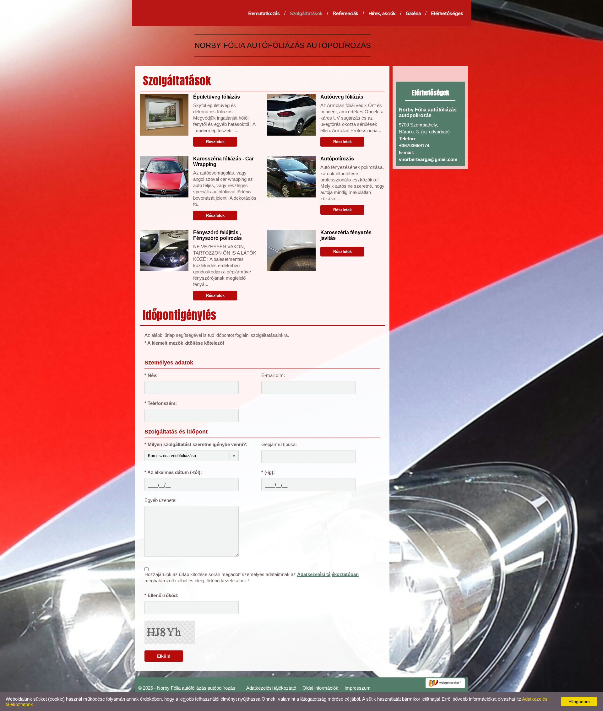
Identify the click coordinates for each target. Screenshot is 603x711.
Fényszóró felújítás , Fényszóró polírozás (217, 235)
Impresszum (358, 688)
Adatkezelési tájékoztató (271, 688)
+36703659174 (414, 145)
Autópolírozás (337, 158)
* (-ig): (268, 472)
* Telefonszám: (160, 403)
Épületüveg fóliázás (216, 97)
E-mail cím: (273, 375)
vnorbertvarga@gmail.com (428, 159)
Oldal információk (320, 688)
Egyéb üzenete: (160, 500)
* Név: (151, 375)
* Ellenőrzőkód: (161, 595)
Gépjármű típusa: (279, 444)
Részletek (215, 141)
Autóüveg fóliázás (341, 97)
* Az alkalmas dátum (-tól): (173, 472)
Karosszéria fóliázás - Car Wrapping (223, 161)
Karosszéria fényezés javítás (346, 235)
